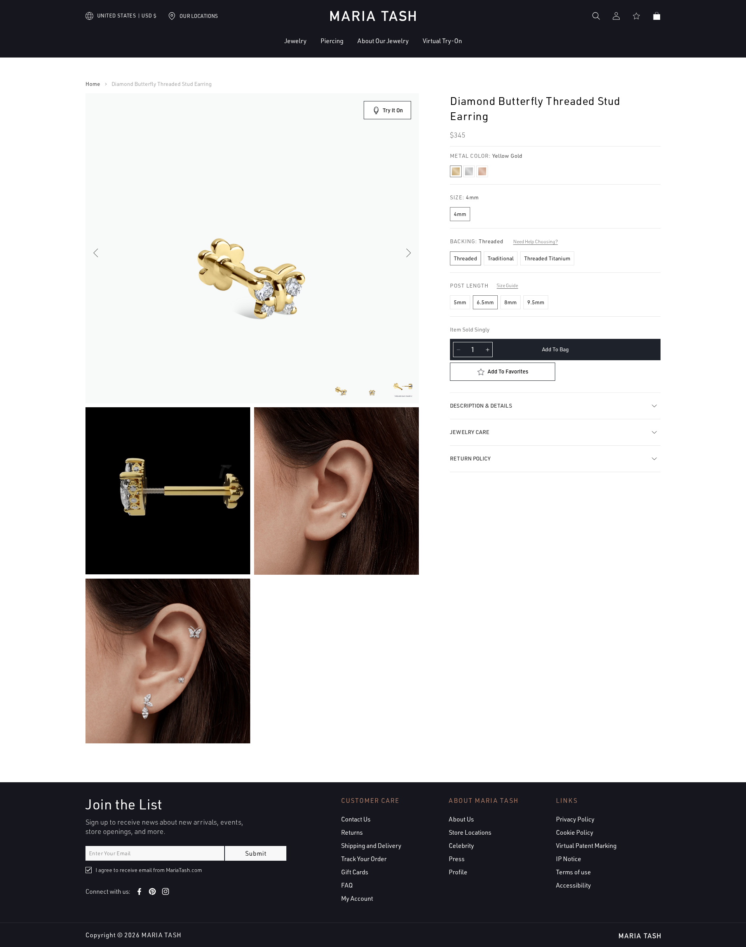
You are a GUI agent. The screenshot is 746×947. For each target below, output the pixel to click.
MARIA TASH (161, 935)
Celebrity (461, 845)
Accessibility (573, 885)
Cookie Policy (574, 832)
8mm (510, 302)
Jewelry (295, 41)
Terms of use (573, 872)
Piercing (332, 41)
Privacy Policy (575, 819)
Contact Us (356, 819)
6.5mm (485, 302)
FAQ (347, 885)
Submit (256, 853)
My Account (357, 898)
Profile (458, 872)
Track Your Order (364, 859)
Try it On (393, 110)
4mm (460, 214)
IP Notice (568, 859)
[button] (272, 47)
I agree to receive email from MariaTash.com (149, 870)
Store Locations (470, 832)
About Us (461, 819)
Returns (352, 832)
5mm (460, 302)
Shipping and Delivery (371, 845)
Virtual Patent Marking (586, 845)
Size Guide (507, 285)
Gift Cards (354, 872)
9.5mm (535, 302)
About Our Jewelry (383, 41)
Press (457, 859)
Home (92, 84)
